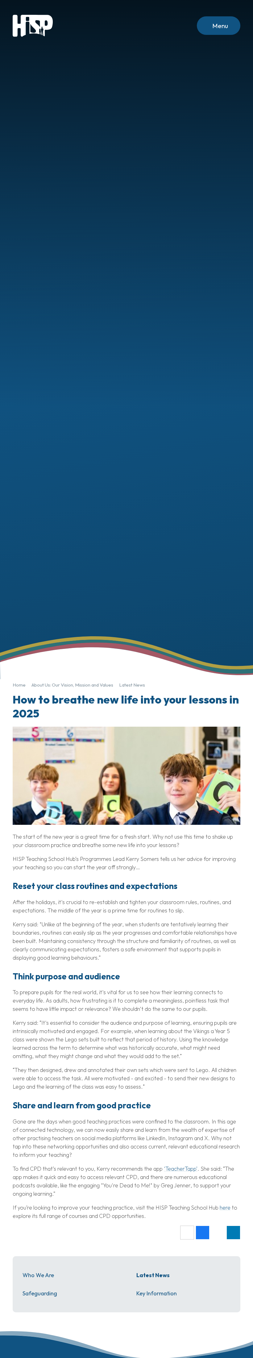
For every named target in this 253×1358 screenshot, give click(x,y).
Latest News (132, 685)
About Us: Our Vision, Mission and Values (72, 685)
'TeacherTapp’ (180, 1168)
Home (19, 685)
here (225, 1207)
